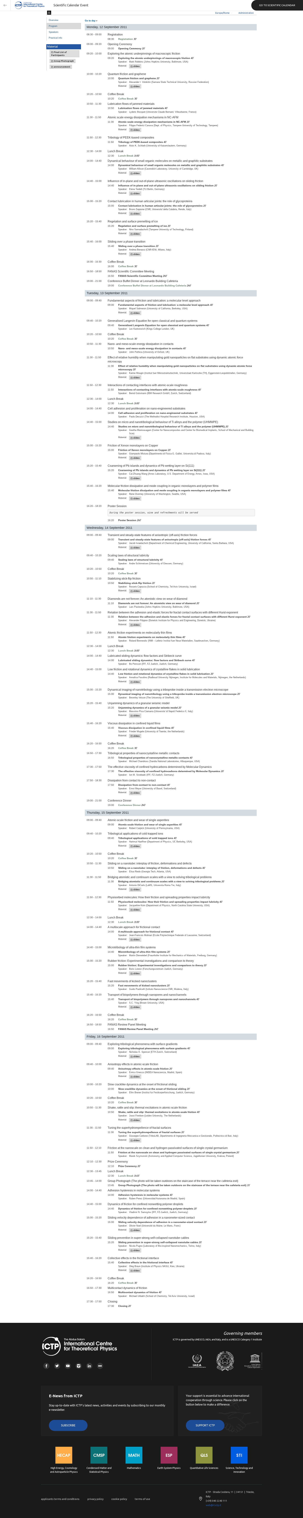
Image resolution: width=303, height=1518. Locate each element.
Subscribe (68, 1425)
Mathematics (134, 1468)
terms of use (142, 1498)
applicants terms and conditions (60, 1498)
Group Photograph (63, 61)
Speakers (53, 32)
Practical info (55, 38)
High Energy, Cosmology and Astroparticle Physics (64, 1470)
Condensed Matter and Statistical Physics (99, 1470)
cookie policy (119, 1498)
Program (53, 26)
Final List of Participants (59, 53)
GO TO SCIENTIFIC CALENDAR (277, 5)
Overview (53, 20)
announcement (61, 67)
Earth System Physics (169, 1468)
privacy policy (95, 1498)
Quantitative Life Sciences (204, 1468)
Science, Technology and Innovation (239, 1470)
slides (136, 66)
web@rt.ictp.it (213, 1505)
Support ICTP (205, 1425)
